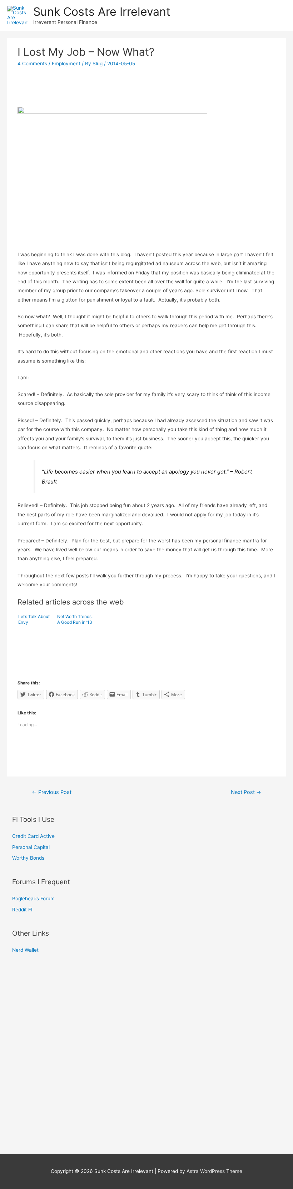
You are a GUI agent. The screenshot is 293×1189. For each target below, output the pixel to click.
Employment (66, 63)
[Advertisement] (146, 90)
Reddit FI (22, 909)
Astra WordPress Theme (214, 1171)
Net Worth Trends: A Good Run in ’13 (75, 619)
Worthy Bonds (28, 858)
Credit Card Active (33, 836)
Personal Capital (31, 847)
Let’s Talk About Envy (34, 619)
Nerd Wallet (25, 950)
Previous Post (51, 792)
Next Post (246, 792)
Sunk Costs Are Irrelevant (101, 12)
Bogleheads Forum (33, 898)
